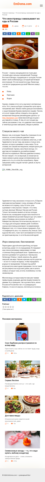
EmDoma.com (23, 4)
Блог (5, 26)
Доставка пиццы (12, 416)
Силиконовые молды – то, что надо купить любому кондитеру (21, 452)
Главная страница (8, 13)
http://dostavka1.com (10, 118)
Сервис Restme (12, 380)
